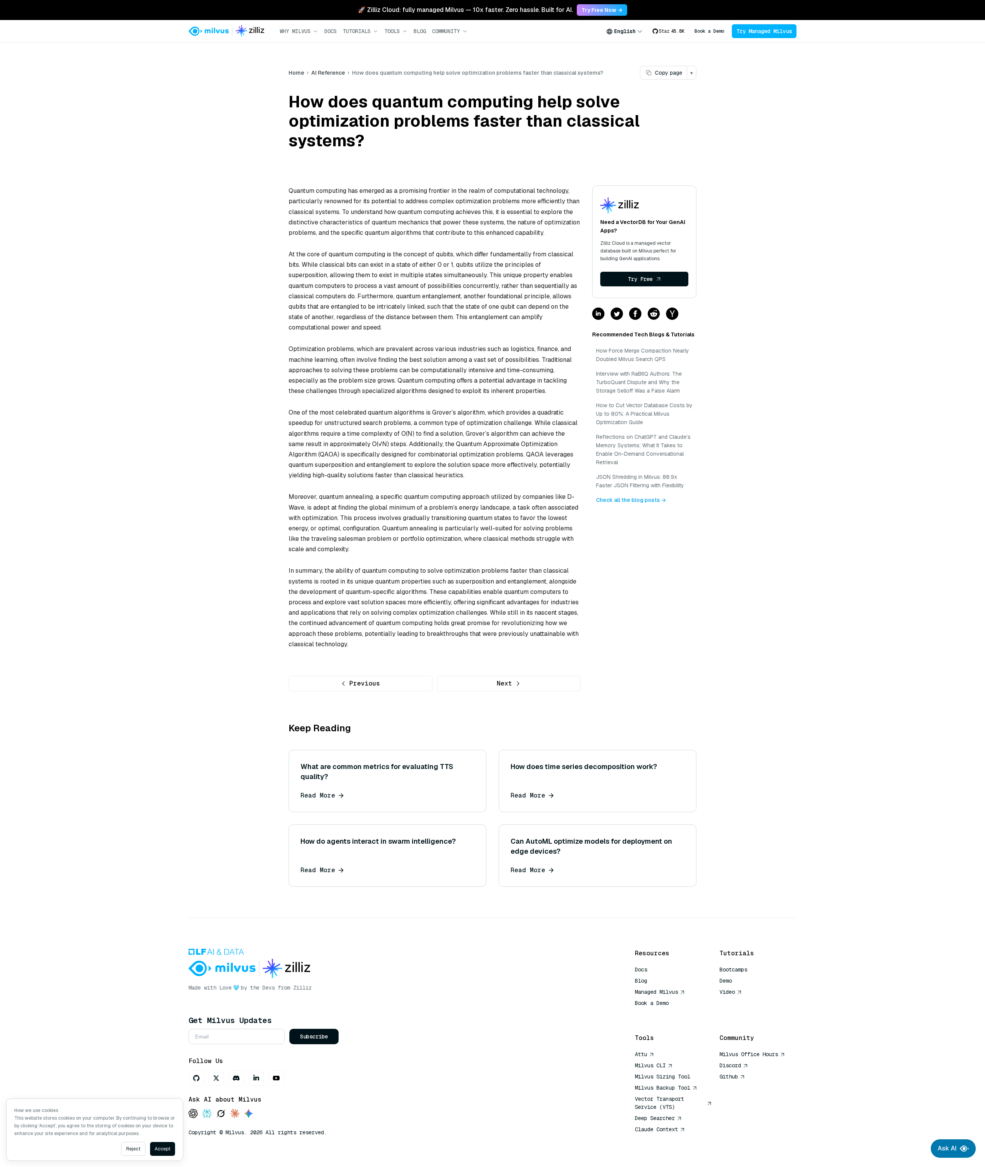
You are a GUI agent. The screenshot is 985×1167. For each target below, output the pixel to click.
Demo (726, 980)
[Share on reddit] (654, 314)
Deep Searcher (655, 1118)
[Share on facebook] (635, 314)
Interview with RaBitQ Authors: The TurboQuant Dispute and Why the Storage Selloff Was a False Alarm (639, 382)
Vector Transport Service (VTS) (659, 1102)
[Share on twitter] (617, 314)
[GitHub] (196, 1078)
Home (296, 72)
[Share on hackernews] (672, 314)
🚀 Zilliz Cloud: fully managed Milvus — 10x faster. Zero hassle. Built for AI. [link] (465, 10)
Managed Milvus (656, 991)
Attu (641, 1054)
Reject (133, 1149)
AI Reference (328, 72)
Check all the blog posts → (631, 500)
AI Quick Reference (662, 1014)
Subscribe (314, 1036)
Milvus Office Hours (749, 1054)
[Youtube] (276, 1078)
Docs (330, 31)
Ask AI (947, 1148)
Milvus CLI (650, 1065)
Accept (162, 1149)
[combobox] (624, 31)
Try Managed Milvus (764, 31)
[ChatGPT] (193, 1114)
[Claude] (234, 1114)
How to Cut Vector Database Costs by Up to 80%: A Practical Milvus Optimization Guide (644, 414)
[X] (216, 1078)
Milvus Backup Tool (662, 1087)
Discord (730, 1065)
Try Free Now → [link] (602, 10)
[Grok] (220, 1114)
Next (504, 683)
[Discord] (236, 1078)
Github (729, 1076)
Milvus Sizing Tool (662, 1076)
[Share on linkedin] (598, 314)
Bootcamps (733, 969)
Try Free (640, 279)
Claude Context (656, 1129)
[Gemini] (248, 1114)
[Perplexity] (207, 1114)
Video (727, 991)
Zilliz (302, 987)
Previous (364, 683)
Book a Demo (709, 31)
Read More (318, 795)
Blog (420, 31)
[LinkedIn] (256, 1078)
